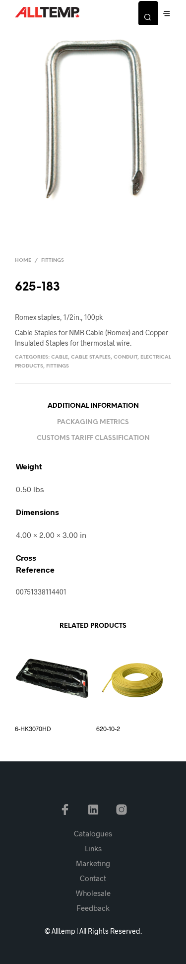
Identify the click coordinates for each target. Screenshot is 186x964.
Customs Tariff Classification (93, 438)
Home (23, 260)
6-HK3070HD (33, 729)
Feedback (93, 907)
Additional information (93, 406)
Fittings (52, 260)
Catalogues (93, 833)
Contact (93, 878)
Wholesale (93, 893)
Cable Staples (91, 357)
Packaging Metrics (93, 422)
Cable (59, 357)
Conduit (125, 357)
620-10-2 (108, 729)
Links (93, 848)
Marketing (93, 863)
